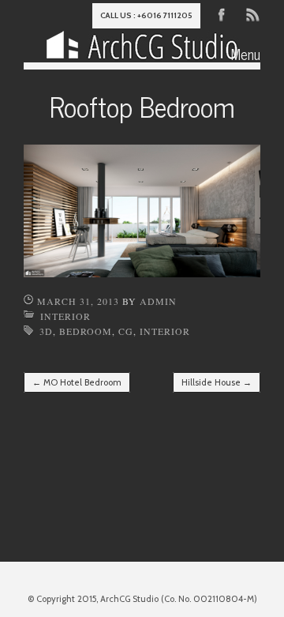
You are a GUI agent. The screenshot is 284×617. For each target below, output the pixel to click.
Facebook (222, 13)
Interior (65, 316)
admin (158, 301)
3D (46, 331)
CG (125, 331)
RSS (251, 13)
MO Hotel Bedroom (76, 382)
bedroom (85, 331)
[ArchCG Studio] (142, 48)
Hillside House (216, 382)
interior (165, 331)
